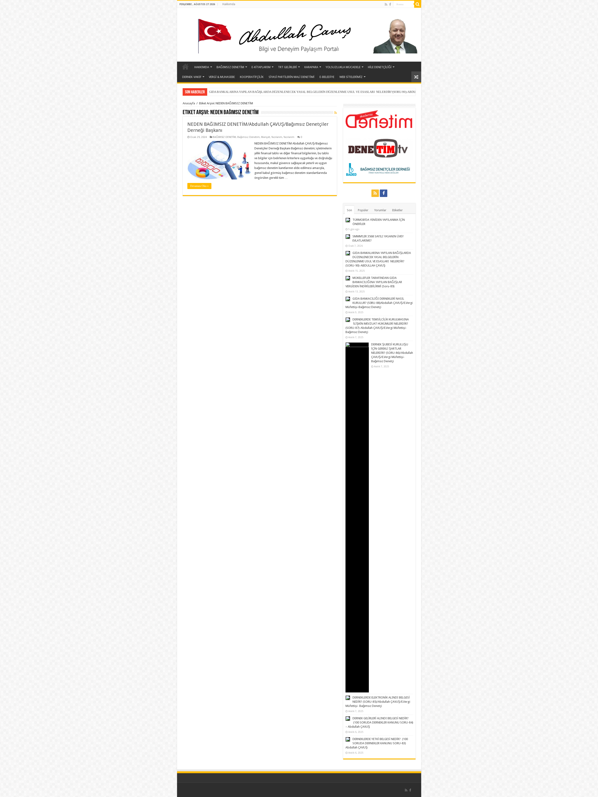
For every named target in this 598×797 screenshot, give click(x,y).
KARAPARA (311, 67)
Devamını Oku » (199, 186)
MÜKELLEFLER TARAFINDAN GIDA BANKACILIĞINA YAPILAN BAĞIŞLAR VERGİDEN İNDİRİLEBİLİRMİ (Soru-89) (287, 92)
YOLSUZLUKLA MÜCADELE (343, 67)
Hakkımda (228, 4)
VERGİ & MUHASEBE (222, 77)
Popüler (363, 210)
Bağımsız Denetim (248, 137)
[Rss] (386, 4)
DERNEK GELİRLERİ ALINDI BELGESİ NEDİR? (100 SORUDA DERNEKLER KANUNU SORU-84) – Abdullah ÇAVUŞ (379, 722)
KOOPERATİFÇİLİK (251, 77)
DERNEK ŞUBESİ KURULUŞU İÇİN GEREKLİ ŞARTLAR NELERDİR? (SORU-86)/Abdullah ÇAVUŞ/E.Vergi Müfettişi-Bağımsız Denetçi (392, 353)
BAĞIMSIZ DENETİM (230, 67)
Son (349, 210)
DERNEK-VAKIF (191, 77)
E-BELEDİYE (327, 77)
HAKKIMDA (201, 67)
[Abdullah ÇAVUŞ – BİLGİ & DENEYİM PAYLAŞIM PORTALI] (299, 33)
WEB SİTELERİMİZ (351, 77)
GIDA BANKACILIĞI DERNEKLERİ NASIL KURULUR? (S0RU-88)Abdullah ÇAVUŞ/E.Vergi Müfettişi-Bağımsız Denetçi (379, 303)
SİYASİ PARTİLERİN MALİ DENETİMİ (291, 77)
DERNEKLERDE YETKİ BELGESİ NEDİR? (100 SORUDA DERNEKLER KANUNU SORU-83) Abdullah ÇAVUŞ (376, 743)
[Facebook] (390, 4)
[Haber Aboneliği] (335, 113)
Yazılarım (276, 137)
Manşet (265, 137)
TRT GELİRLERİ (287, 67)
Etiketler (397, 210)
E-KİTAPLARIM (261, 67)
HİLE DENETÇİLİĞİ (380, 67)
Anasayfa (189, 103)
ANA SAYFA (185, 66)
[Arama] (417, 4)
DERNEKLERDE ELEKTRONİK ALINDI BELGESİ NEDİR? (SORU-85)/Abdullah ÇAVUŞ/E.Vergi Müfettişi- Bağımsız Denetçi (377, 702)
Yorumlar (380, 210)
